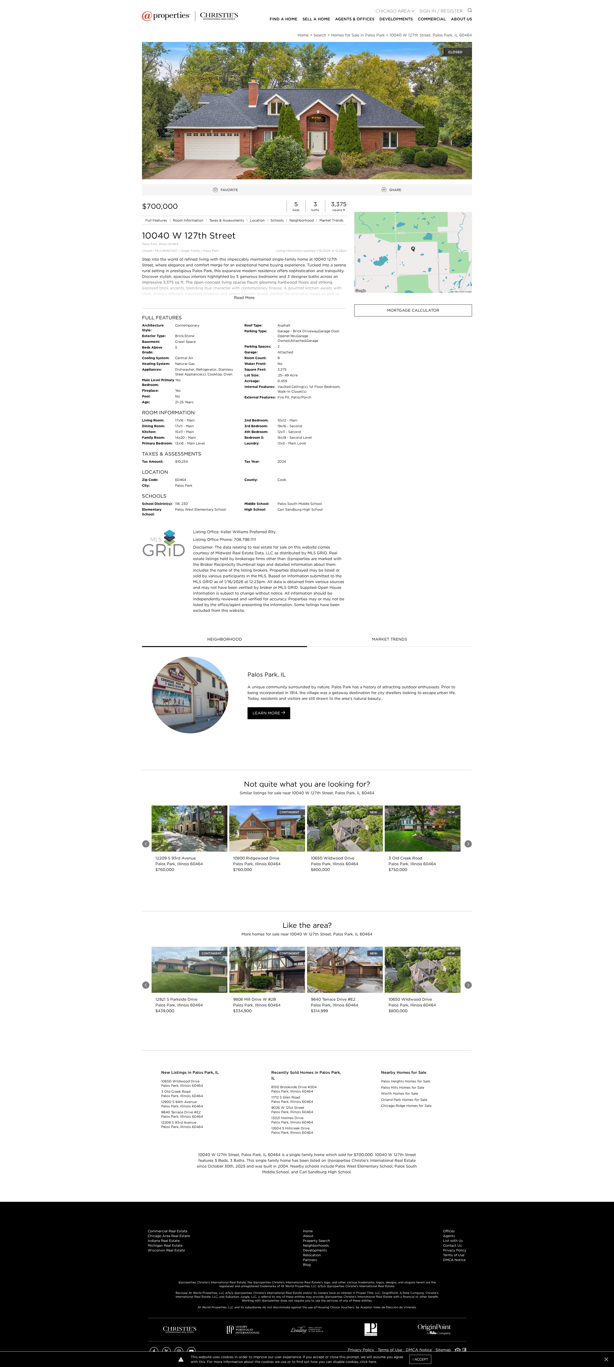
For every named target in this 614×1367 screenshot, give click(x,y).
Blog (307, 1265)
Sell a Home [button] (316, 19)
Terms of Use (453, 1255)
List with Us (453, 1241)
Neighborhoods (316, 1245)
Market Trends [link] (331, 220)
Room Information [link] (188, 220)
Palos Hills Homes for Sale (402, 1087)
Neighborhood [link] (302, 220)
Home (308, 1231)
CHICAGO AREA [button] (393, 10)
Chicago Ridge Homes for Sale (406, 1106)
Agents (449, 1236)
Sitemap (443, 1350)
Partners (310, 1260)
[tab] (224, 640)
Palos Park (210, 250)
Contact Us (452, 1245)
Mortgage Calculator (413, 310)
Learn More (267, 713)
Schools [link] (278, 220)
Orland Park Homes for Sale (404, 1100)
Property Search (316, 1241)
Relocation (312, 1255)
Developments (396, 19)
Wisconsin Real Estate (166, 1250)
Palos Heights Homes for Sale (405, 1081)
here (372, 1362)
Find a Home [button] (283, 19)
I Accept (420, 1359)
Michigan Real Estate (165, 1245)
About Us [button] (461, 19)
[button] (413, 252)
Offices (449, 1231)
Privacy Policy (454, 1250)
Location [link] (258, 220)
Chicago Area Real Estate (169, 1236)
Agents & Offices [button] (354, 19)
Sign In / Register (441, 10)
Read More (244, 297)
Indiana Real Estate (164, 1241)
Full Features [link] (156, 220)
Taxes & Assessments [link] (227, 220)
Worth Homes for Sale (399, 1093)
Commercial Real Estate (167, 1231)
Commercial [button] (432, 19)
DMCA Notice (454, 1260)
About (308, 1236)
